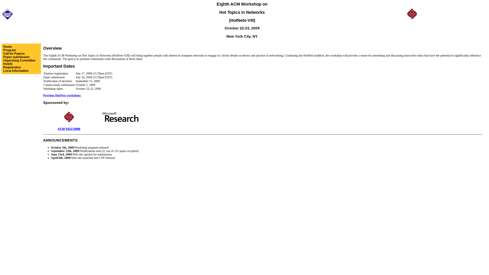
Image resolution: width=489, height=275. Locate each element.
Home (7, 46)
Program (9, 50)
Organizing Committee (19, 60)
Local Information (16, 70)
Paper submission (16, 57)
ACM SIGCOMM (69, 129)
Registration (12, 67)
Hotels (8, 64)
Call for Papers (14, 53)
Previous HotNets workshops (62, 95)
